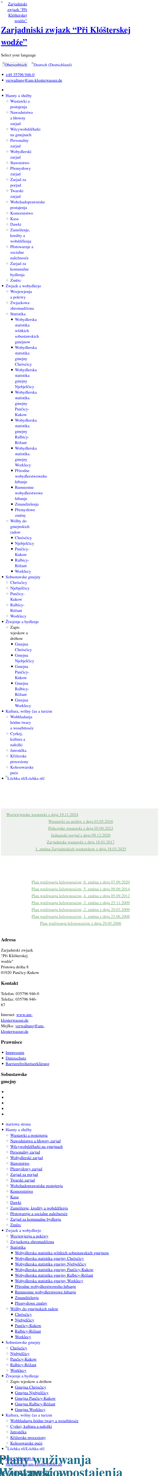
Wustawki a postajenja (20, 103)
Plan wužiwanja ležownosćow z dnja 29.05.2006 (80, 923)
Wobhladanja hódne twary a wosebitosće (22, 722)
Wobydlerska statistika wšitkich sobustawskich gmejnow (27, 330)
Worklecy (23, 571)
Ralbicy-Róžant (22, 562)
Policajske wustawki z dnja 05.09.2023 (80, 828)
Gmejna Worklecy (23, 702)
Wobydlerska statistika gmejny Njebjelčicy (26, 378)
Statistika (18, 313)
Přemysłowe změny (25, 512)
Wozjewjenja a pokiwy (21, 294)
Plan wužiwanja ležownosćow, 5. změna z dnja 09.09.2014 (81, 888)
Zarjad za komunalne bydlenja (19, 268)
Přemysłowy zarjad (20, 171)
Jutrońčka (18, 750)
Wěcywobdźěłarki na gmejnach (25, 131)
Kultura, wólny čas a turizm (29, 711)
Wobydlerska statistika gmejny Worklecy (26, 456)
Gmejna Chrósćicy (23, 646)
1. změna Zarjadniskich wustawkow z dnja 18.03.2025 (80, 849)
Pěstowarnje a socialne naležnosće (21, 252)
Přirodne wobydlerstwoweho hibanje (31, 476)
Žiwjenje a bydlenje (22, 621)
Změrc (15, 280)
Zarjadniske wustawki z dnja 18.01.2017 (81, 842)
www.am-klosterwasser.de (17, 1017)
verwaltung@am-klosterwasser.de (34, 80)
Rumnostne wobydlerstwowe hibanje (29, 492)
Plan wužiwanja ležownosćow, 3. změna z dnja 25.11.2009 (81, 902)
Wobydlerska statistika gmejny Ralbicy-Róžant (26, 431)
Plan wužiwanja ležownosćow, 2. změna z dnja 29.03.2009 (81, 909)
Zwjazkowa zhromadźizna (22, 305)
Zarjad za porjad (18, 182)
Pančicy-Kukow (22, 551)
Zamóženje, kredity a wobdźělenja (20, 235)
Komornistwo (21, 213)
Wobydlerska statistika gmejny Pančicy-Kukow (26, 403)
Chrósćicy (23, 537)
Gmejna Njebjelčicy (24, 657)
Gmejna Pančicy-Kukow (22, 671)
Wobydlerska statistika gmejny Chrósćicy (26, 355)
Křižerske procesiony (19, 758)
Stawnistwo (19, 162)
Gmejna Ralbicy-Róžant (22, 688)
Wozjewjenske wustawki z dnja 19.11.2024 (42, 814)
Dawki (15, 224)
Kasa (14, 218)
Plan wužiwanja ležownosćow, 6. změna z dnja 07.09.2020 (81, 882)
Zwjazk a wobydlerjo (23, 285)
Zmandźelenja (27, 504)
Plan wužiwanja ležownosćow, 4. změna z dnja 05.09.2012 (81, 895)
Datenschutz (16, 1058)
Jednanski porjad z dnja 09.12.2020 (80, 835)
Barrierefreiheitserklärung (27, 1063)
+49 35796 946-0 (20, 74)
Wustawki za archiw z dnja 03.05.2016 (80, 821)
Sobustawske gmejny (23, 576)
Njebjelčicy (24, 543)
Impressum (15, 1052)
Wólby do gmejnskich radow (19, 526)
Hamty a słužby (19, 95)
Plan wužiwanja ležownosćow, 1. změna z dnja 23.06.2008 (81, 916)
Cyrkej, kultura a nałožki (17, 739)
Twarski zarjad (16, 193)
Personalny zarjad (19, 143)
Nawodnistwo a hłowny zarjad (21, 117)
